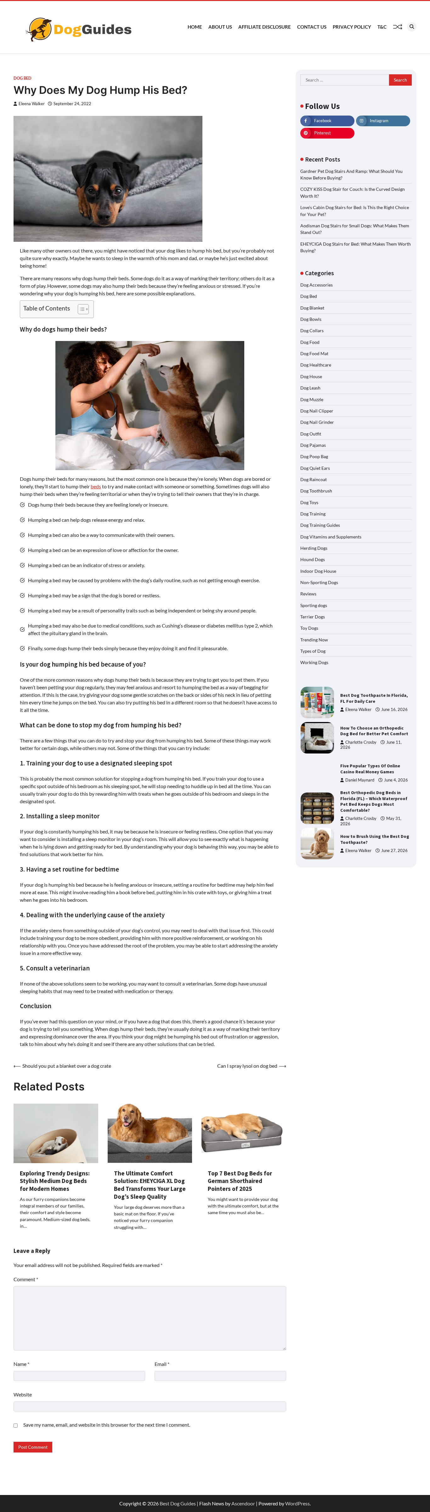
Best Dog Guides (178, 1503)
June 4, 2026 (396, 780)
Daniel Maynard (359, 780)
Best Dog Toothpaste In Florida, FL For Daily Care (374, 698)
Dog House (311, 376)
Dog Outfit (310, 433)
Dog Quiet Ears (315, 468)
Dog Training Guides (320, 525)
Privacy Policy (352, 27)
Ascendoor (243, 1503)
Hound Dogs (312, 559)
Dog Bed (22, 78)
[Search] (411, 26)
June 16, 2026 (394, 709)
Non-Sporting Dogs (319, 582)
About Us (220, 27)
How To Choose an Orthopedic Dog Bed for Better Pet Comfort (374, 731)
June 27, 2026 (394, 850)
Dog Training (312, 513)
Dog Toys (309, 502)
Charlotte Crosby (360, 742)
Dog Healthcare (315, 364)
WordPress (297, 1503)
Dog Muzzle (311, 399)
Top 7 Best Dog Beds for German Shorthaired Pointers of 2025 (240, 1181)
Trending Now (314, 639)
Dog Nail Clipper (316, 410)
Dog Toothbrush (316, 490)
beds (96, 486)
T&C (382, 27)
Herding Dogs (313, 548)
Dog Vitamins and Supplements (330, 536)
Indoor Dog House (318, 571)
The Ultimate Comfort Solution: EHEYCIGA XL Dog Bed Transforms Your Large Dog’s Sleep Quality (150, 1184)
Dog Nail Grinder (317, 422)
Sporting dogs (313, 605)
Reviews (308, 593)
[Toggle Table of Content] (80, 309)
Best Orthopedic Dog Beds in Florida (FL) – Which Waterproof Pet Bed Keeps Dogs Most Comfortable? (373, 801)
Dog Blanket (312, 307)
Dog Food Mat (314, 353)
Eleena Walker (32, 103)
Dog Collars (312, 330)
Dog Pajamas (313, 445)
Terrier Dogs (312, 616)
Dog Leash (310, 387)
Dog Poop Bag (314, 456)
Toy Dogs (309, 628)
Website (23, 1394)
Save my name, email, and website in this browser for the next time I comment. (106, 1425)
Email (162, 1364)
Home (195, 27)
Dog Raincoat (313, 479)
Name (21, 1364)
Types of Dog (312, 651)
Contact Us (311, 27)
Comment (26, 1279)
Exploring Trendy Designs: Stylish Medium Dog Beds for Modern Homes (55, 1181)
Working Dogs (314, 662)
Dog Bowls (310, 319)
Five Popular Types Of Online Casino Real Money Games (370, 769)
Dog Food (310, 342)
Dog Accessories (316, 284)
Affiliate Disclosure (264, 27)
